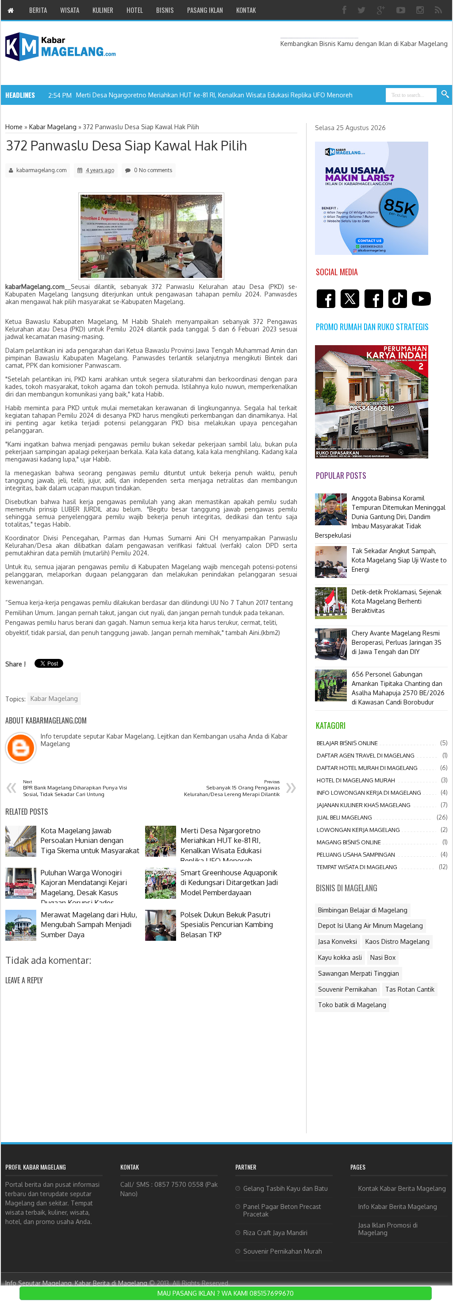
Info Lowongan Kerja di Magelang (369, 792)
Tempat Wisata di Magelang (357, 866)
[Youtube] (401, 10)
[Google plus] (382, 10)
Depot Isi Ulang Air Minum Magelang (370, 925)
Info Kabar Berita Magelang (397, 1206)
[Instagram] (421, 10)
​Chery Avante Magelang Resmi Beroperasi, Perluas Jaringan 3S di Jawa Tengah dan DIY (396, 642)
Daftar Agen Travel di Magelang (366, 755)
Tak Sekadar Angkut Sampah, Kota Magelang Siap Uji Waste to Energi (399, 560)
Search (445, 94)
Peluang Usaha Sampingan (356, 854)
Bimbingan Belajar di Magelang (362, 910)
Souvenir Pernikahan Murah (282, 1251)
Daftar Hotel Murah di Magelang (367, 767)
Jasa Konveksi (337, 941)
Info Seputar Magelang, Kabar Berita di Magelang (76, 1283)
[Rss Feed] (439, 10)
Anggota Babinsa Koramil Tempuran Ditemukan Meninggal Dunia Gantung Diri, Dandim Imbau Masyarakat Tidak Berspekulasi (380, 516)
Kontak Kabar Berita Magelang (402, 1188)
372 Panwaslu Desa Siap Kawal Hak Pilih (126, 145)
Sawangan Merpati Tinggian (358, 973)
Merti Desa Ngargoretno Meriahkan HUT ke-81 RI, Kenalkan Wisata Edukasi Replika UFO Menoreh (214, 95)
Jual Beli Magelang (344, 817)
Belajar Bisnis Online (347, 743)
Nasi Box (382, 957)
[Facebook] (345, 10)
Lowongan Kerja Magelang (358, 829)
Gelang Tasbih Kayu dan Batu (285, 1188)
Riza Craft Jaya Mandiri (275, 1232)
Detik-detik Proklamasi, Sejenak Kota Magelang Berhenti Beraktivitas (396, 601)
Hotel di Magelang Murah (356, 780)
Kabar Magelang (54, 698)
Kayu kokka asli (340, 957)
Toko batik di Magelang (352, 1004)
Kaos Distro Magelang (397, 941)
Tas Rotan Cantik (409, 989)
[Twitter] (362, 10)
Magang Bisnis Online (349, 842)
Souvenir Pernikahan (347, 989)
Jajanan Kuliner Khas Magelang (364, 804)
